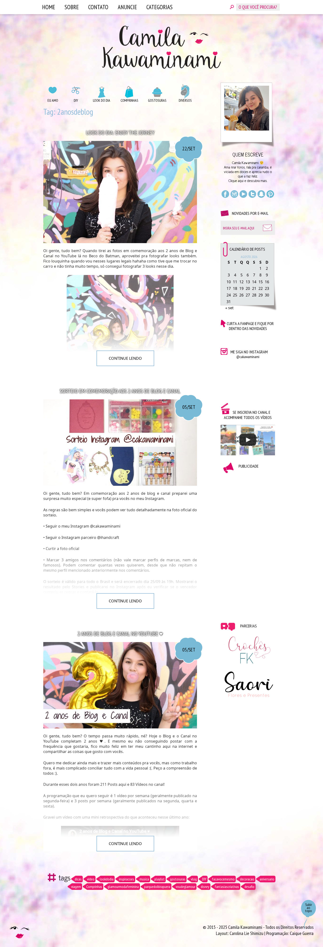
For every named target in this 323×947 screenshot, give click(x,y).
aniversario (267, 879)
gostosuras (177, 879)
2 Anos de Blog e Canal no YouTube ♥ (120, 633)
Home (48, 7)
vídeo (90, 879)
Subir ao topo (308, 907)
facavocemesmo (223, 879)
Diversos (185, 100)
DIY (76, 100)
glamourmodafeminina (123, 886)
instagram (234, 194)
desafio (249, 886)
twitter (252, 194)
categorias (159, 7)
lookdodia (106, 879)
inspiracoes (126, 879)
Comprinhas (129, 100)
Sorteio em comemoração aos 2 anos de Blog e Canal (120, 391)
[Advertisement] (248, 544)
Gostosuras (157, 100)
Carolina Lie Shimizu (247, 933)
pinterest (270, 194)
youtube (243, 194)
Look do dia (101, 100)
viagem (76, 886)
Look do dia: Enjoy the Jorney (120, 132)
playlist (159, 879)
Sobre (72, 7)
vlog (194, 879)
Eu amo (53, 100)
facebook (225, 194)
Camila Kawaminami (161, 47)
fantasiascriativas (227, 886)
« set (229, 307)
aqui (241, 181)
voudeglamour (185, 886)
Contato (98, 7)
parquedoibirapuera (157, 886)
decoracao (247, 879)
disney (205, 886)
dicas (78, 879)
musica (144, 879)
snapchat (261, 194)
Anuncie (127, 7)
